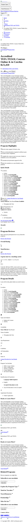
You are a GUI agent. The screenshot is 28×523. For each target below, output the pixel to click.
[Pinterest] (6, 515)
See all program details (6, 220)
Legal (14, 517)
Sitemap (17, 517)
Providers (6, 21)
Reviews (7, 34)
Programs (7, 37)
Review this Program (6, 238)
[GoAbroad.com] (4, 1)
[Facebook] (1, 515)
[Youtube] (5, 515)
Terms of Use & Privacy (7, 517)
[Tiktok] (8, 515)
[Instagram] (3, 515)
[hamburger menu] (8, 15)
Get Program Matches (13, 11)
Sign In (3, 13)
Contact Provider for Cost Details (15, 198)
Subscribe (3, 483)
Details (7, 35)
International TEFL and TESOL (12, 25)
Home (5, 18)
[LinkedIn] (7, 515)
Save (5, 48)
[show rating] (2, 264)
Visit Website (4, 49)
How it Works (4, 11)
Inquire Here (11, 49)
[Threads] (2, 515)
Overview (7, 32)
